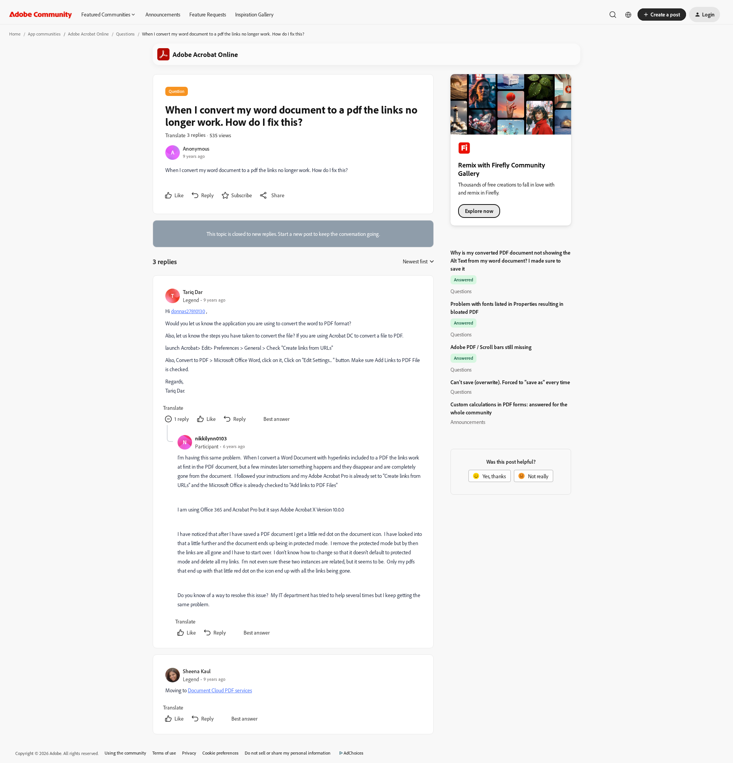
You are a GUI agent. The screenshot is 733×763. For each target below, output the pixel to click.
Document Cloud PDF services (220, 690)
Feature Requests (207, 14)
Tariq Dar (193, 292)
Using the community (125, 753)
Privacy (189, 753)
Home (15, 34)
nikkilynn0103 (211, 438)
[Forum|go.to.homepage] (40, 14)
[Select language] (628, 14)
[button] (662, 14)
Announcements (162, 14)
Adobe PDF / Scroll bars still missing (490, 347)
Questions (125, 34)
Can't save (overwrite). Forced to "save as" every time (510, 382)
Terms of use (164, 753)
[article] (292, 356)
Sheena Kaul (197, 671)
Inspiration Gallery (254, 14)
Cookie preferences (220, 753)
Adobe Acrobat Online (88, 34)
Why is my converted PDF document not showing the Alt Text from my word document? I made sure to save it (510, 260)
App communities (44, 34)
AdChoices (353, 753)
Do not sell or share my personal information (288, 753)
